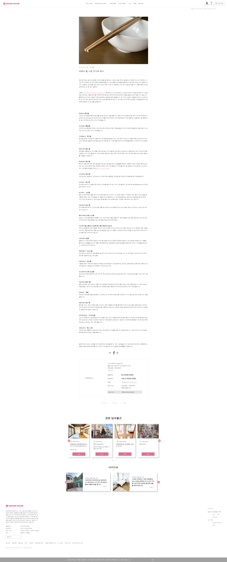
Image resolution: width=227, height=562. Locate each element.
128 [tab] (144, 492)
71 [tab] (68, 492)
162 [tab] (121, 494)
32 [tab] (108, 491)
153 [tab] (109, 494)
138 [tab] (157, 492)
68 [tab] (156, 491)
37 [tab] (115, 491)
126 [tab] (141, 492)
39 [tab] (117, 491)
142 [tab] (95, 494)
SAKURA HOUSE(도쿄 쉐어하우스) (94, 93)
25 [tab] (99, 491)
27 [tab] (101, 491)
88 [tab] (91, 492)
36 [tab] (113, 491)
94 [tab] (99, 492)
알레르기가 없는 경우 (102, 168)
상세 (79, 454)
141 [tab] (93, 494)
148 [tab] (103, 494)
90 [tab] (93, 492)
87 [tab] (89, 492)
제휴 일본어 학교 (39, 543)
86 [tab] (88, 492)
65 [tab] (152, 491)
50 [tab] (132, 491)
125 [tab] (140, 492)
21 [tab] (93, 491)
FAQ (135, 3)
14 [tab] (84, 491)
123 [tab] (137, 492)
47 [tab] (128, 491)
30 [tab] (105, 491)
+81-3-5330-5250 (128, 378)
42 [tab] (121, 491)
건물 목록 (14, 543)
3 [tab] (113, 460)
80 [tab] (80, 492)
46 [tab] (127, 491)
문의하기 (9, 537)
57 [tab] (141, 491)
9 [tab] (77, 491)
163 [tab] (123, 494)
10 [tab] (79, 491)
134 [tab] (152, 492)
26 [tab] (100, 491)
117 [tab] (129, 492)
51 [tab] (133, 491)
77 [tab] (76, 492)
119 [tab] (132, 492)
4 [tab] (114, 460)
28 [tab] (103, 491)
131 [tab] (148, 492)
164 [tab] (124, 494)
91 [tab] (95, 492)
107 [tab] (116, 492)
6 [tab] (73, 491)
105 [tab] (113, 492)
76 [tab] (75, 492)
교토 (218, 514)
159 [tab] (117, 494)
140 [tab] (92, 494)
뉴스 (130, 3)
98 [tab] (104, 492)
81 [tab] (81, 492)
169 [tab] (131, 494)
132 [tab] (149, 492)
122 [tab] (136, 492)
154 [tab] (111, 494)
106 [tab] (115, 492)
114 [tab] (125, 492)
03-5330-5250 (127, 375)
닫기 (153, 559)
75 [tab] (73, 492)
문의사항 (140, 3)
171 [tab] (133, 494)
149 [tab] (104, 494)
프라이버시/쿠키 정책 (77, 543)
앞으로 (69, 440)
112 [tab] (123, 492)
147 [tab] (101, 494)
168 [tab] (129, 494)
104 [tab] (112, 492)
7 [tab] (75, 491)
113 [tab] (124, 492)
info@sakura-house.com (129, 382)
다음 (159, 440)
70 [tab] (67, 492)
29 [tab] (104, 491)
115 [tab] (127, 492)
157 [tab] (115, 494)
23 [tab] (96, 491)
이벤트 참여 (113, 3)
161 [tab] (120, 494)
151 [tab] (107, 494)
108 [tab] (117, 492)
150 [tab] (105, 494)
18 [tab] (89, 491)
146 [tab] (100, 494)
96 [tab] (101, 492)
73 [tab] (71, 492)
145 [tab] (99, 494)
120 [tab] (133, 492)
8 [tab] (76, 491)
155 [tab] (112, 494)
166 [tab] (127, 494)
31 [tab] (107, 491)
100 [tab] (107, 492)
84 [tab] (85, 492)
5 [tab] (115, 460)
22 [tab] (95, 491)
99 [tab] (105, 492)
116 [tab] (128, 492)
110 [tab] (120, 492)
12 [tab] (81, 491)
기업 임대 (31, 543)
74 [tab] (72, 492)
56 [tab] (140, 491)
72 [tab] (69, 492)
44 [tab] (124, 491)
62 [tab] (148, 491)
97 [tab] (103, 492)
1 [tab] (110, 460)
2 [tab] (111, 460)
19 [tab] (91, 491)
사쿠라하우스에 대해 (100, 3)
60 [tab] (145, 491)
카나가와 (214, 517)
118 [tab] (131, 492)
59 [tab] (144, 491)
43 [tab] (123, 491)
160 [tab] (119, 494)
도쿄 (213, 514)
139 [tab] (91, 494)
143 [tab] (96, 494)
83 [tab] (84, 492)
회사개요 (8, 543)
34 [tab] (111, 491)
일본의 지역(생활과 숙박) (214, 511)
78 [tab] (77, 492)
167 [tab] (128, 494)
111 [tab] (121, 492)
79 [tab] (79, 492)
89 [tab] (92, 492)
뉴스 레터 (60, 543)
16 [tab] (87, 491)
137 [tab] (156, 492)
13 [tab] (83, 491)
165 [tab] (125, 494)
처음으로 (193, 8)
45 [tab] (125, 491)
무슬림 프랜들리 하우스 (51, 543)
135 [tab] (153, 492)
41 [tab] (120, 491)
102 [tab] (109, 492)
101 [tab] (108, 492)
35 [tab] (112, 491)
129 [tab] (145, 492)
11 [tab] (80, 491)
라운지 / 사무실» (25, 533)
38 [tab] (116, 491)
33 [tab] (109, 491)
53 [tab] (136, 491)
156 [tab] (113, 494)
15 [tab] (85, 491)
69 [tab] (157, 491)
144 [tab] (97, 494)
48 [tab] (129, 491)
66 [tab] (153, 491)
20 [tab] (92, 491)
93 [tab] (97, 492)
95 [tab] (100, 492)
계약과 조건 (67, 543)
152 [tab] (108, 494)
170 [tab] (132, 494)
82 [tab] (83, 492)
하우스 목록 (89, 3)
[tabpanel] (78, 441)
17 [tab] (88, 491)
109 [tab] (119, 492)
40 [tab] (119, 491)
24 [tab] (97, 491)
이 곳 (129, 559)
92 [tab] (96, 492)
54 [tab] (137, 491)
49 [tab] (131, 491)
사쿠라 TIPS (121, 3)
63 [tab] (149, 491)
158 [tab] (116, 494)
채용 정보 (20, 543)
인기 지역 (210, 520)
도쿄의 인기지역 (216, 522)
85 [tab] (87, 492)
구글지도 (110, 370)
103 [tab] (111, 492)
